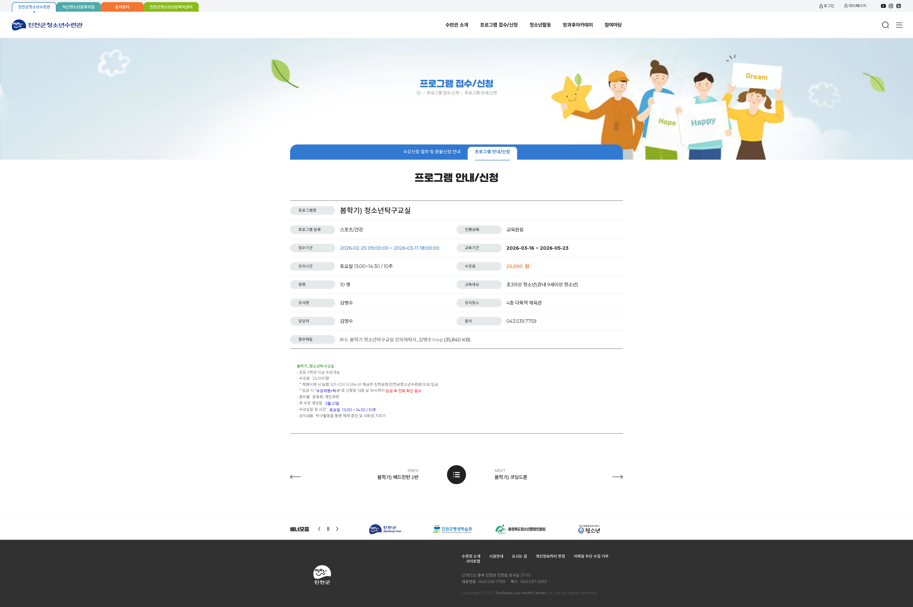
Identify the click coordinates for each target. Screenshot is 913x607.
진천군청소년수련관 (47, 24)
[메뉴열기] (899, 25)
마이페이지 (857, 6)
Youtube (883, 6)
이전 (319, 529)
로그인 (829, 6)
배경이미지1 (456, 99)
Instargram (891, 6)
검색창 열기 (885, 25)
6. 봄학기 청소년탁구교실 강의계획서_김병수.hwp (394, 339)
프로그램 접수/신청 (443, 93)
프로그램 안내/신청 (481, 93)
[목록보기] (456, 474)
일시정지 (328, 529)
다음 (337, 529)
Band (898, 6)
